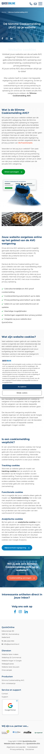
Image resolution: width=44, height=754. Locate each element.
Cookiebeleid (32, 747)
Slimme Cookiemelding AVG (13, 680)
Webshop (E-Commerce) (11, 657)
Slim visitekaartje (8, 683)
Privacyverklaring (17, 749)
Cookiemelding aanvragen (20, 578)
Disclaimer (29, 749)
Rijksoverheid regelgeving (16, 548)
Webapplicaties (8, 664)
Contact (5, 694)
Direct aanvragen (12, 172)
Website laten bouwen (10, 667)
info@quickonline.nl (11, 644)
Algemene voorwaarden (16, 747)
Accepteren (22, 387)
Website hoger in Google (11, 661)
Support (5, 697)
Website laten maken (10, 654)
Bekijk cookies (22, 393)
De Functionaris (25, 143)
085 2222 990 (9, 641)
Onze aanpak (7, 670)
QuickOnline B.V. (29, 741)
